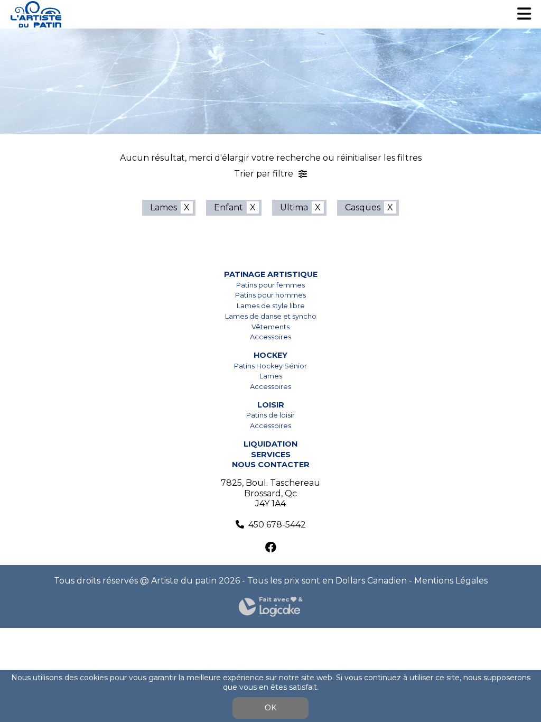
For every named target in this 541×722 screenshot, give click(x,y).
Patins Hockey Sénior (270, 366)
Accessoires (270, 337)
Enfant (228, 207)
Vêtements (270, 327)
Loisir (270, 405)
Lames (163, 207)
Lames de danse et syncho (270, 316)
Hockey (270, 355)
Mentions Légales (451, 581)
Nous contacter (271, 464)
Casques (362, 207)
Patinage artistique (271, 274)
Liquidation (270, 444)
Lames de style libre (271, 306)
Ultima (294, 207)
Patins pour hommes (270, 295)
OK (270, 707)
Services (271, 454)
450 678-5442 (277, 525)
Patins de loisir (270, 415)
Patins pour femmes (270, 285)
